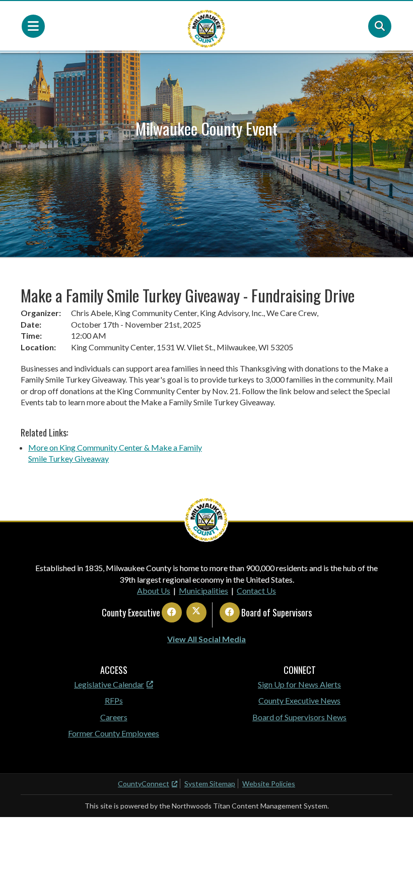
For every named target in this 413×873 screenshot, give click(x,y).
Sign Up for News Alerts (299, 684)
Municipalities (203, 590)
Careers (113, 717)
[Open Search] (379, 26)
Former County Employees (113, 733)
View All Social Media (206, 639)
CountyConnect (143, 783)
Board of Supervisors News (299, 717)
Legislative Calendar (109, 684)
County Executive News (299, 700)
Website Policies (268, 783)
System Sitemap (209, 783)
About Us (153, 590)
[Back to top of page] (391, 849)
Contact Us (256, 590)
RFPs (114, 700)
